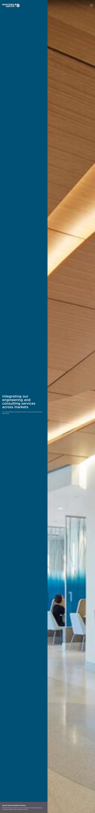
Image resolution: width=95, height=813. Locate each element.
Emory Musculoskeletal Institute (14, 805)
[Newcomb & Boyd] (11, 5)
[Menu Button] (91, 5)
